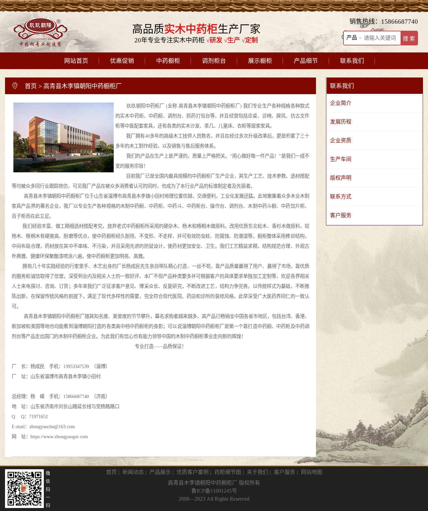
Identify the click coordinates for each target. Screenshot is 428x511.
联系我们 (352, 60)
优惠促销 (122, 60)
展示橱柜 (260, 60)
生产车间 (340, 159)
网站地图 (311, 472)
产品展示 (160, 472)
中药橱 (155, 116)
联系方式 (340, 196)
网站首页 (76, 60)
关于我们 (257, 472)
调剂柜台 (214, 60)
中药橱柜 (168, 60)
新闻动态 (133, 472)
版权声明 (340, 178)
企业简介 (340, 103)
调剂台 (175, 116)
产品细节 (306, 60)
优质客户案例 (193, 472)
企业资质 (340, 140)
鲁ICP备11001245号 (214, 491)
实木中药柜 (132, 116)
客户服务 (340, 215)
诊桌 (252, 116)
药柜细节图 (227, 472)
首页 (31, 86)
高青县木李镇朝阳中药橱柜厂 (82, 86)
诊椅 (267, 116)
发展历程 (340, 122)
